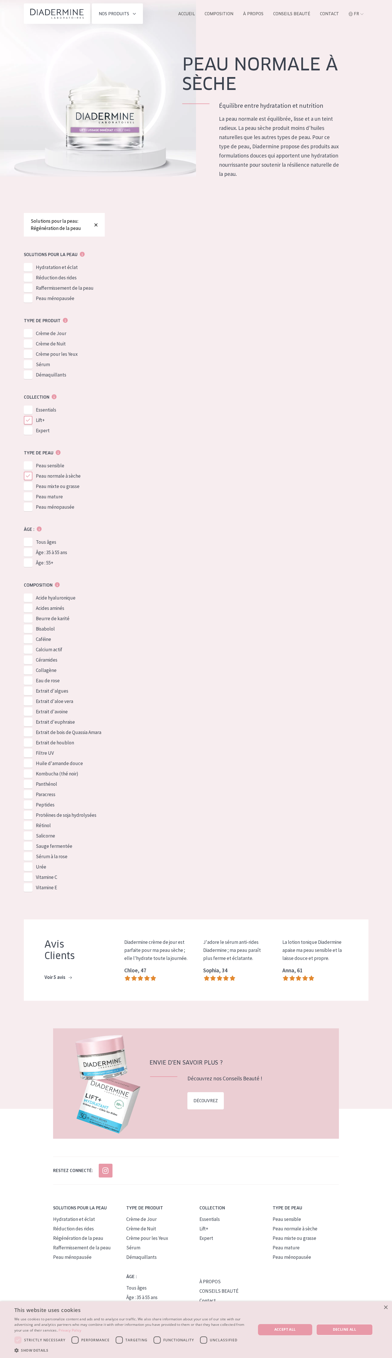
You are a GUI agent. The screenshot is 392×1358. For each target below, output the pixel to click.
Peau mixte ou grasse (57, 486)
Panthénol (46, 784)
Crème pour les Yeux (57, 354)
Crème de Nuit (51, 344)
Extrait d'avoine (52, 711)
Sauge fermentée (54, 846)
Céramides (46, 660)
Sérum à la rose (51, 856)
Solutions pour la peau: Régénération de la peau (56, 224)
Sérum (43, 364)
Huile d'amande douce (59, 763)
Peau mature (49, 496)
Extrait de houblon (55, 742)
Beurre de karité (52, 618)
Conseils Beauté (291, 13)
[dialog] (196, 1329)
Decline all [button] (344, 1329)
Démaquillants (51, 375)
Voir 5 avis (55, 977)
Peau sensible (50, 465)
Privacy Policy (70, 1330)
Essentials (46, 410)
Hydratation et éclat (57, 267)
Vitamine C (46, 877)
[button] (131, 1350)
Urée (41, 867)
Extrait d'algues (52, 691)
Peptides (45, 805)
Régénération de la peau (78, 1238)
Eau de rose (48, 680)
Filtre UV (45, 753)
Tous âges (46, 542)
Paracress (45, 794)
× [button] (385, 1307)
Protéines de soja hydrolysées (66, 815)
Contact (329, 13)
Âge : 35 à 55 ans (51, 552)
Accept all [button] (285, 1329)
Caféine (43, 639)
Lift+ (40, 420)
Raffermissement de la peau (65, 288)
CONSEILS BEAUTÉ (218, 1291)
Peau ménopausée (55, 298)
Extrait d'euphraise (55, 722)
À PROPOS (210, 1281)
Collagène (46, 670)
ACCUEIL (186, 13)
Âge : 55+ (44, 563)
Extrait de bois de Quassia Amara (68, 732)
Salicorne (45, 836)
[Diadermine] (57, 13)
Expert (43, 430)
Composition (219, 13)
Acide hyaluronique (55, 598)
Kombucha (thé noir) (57, 774)
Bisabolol (45, 629)
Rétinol (43, 825)
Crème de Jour (51, 333)
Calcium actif (49, 649)
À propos (253, 13)
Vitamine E (46, 887)
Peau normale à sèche (58, 476)
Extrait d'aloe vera (54, 701)
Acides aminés (50, 608)
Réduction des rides (56, 277)
